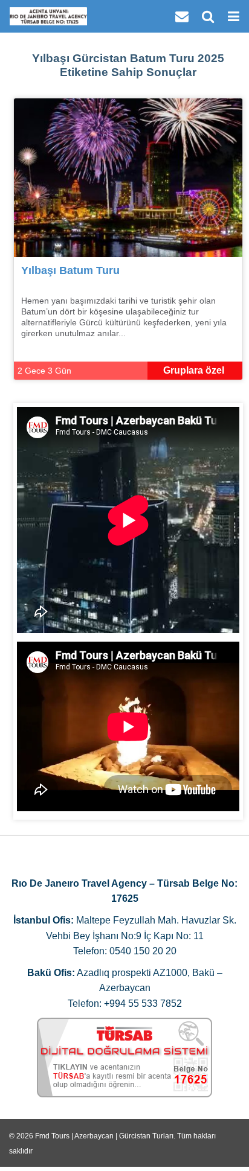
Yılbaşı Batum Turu (70, 270)
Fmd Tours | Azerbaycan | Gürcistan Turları (104, 1136)
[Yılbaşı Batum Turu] (128, 177)
